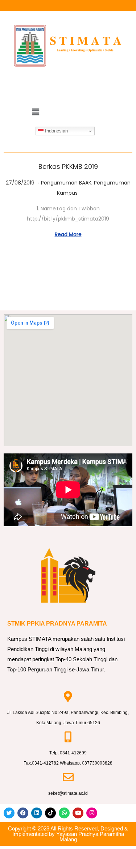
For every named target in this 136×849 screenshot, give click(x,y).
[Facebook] (22, 813)
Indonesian (56, 131)
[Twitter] (9, 813)
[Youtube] (78, 813)
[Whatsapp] (64, 813)
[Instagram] (91, 813)
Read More (68, 234)
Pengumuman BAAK (66, 182)
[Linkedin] (36, 813)
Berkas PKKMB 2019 (68, 166)
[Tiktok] (50, 813)
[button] (36, 112)
